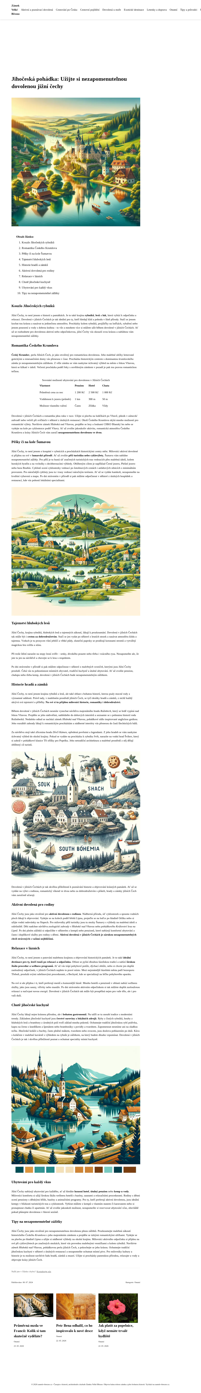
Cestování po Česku (66, 9)
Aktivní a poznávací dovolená (37, 9)
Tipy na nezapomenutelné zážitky (40, 293)
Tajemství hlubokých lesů (36, 259)
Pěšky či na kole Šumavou (37, 253)
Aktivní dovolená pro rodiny (38, 270)
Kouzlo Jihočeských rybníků (38, 242)
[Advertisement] (100, 41)
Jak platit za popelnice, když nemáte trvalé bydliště (115, 1331)
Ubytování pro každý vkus (37, 287)
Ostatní (173, 9)
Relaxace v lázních (32, 276)
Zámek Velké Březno (15, 9)
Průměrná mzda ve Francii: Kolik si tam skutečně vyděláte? (30, 1331)
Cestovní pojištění (89, 9)
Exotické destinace (134, 9)
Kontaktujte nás (44, 1271)
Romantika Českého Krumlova (39, 248)
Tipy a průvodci (188, 9)
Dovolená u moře (111, 9)
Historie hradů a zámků (35, 264)
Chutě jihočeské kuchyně (36, 282)
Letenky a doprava (157, 9)
